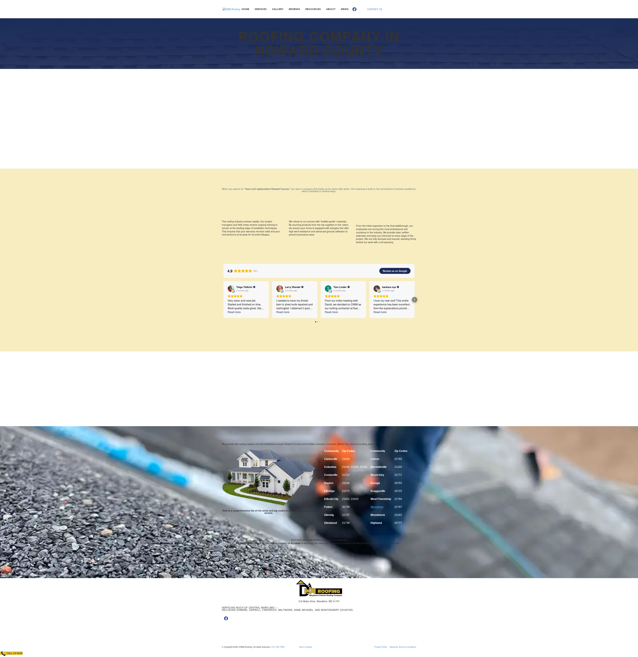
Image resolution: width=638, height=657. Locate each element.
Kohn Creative (305, 646)
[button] (223, 299)
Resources (313, 9)
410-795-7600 (278, 646)
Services (261, 9)
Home (245, 9)
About (331, 9)
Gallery (277, 9)
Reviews (294, 9)
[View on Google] (231, 288)
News (345, 9)
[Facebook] (354, 9)
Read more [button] (234, 312)
